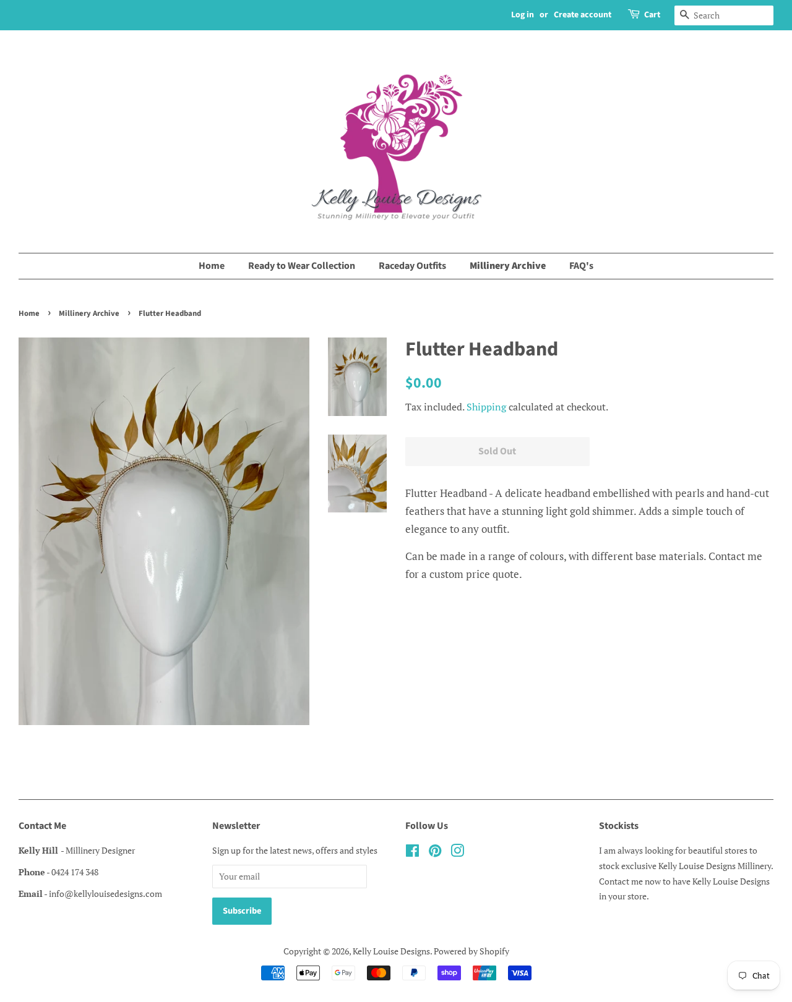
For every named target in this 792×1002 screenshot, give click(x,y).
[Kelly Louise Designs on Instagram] (457, 853)
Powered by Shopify (471, 951)
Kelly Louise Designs (391, 951)
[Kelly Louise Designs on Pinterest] (435, 853)
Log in (522, 15)
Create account (582, 15)
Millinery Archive (508, 266)
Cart (652, 15)
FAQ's (581, 266)
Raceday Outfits (412, 266)
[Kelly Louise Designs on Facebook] (412, 853)
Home (212, 266)
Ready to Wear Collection (301, 266)
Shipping (486, 407)
